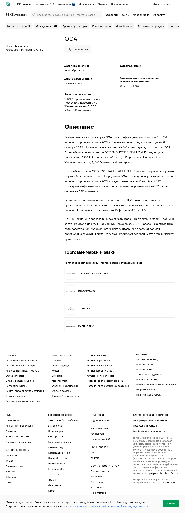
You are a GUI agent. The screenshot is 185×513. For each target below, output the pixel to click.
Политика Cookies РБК (148, 394)
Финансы (174, 26)
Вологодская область (59, 441)
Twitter (9, 460)
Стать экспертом (15, 375)
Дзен (8, 482)
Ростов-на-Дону (57, 468)
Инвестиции (65, 4)
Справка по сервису (147, 359)
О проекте (159, 15)
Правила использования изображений (108, 385)
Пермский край (56, 463)
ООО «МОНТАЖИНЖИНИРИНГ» (24, 50)
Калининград (55, 447)
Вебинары (57, 375)
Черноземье (54, 485)
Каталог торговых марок (100, 370)
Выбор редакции (17, 26)
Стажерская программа (18, 441)
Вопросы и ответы (146, 389)
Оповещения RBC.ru (102, 438)
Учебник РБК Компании (65, 385)
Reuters (171, 482)
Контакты (141, 354)
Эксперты (112, 15)
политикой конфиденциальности (129, 506)
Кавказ (51, 490)
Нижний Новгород (58, 458)
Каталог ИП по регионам (100, 375)
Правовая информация (145, 425)
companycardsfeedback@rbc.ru (161, 473)
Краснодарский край (59, 452)
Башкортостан (56, 436)
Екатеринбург (55, 425)
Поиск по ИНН (144, 369)
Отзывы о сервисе (15, 395)
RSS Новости (98, 433)
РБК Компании (22, 4)
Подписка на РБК (44, 4)
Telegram (11, 476)
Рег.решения (98, 481)
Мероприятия (86, 4)
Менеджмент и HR (46, 26)
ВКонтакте (11, 455)
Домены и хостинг (101, 471)
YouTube (10, 471)
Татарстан (53, 474)
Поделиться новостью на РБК (21, 360)
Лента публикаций (62, 355)
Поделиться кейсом (16, 385)
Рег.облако (97, 476)
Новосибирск (55, 431)
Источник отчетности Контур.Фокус (156, 384)
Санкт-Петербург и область (63, 420)
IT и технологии (101, 26)
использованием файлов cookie (88, 506)
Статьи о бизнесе (61, 390)
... (133, 3)
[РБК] (8, 4)
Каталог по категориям (99, 365)
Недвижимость (119, 4)
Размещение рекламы (17, 436)
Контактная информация (19, 425)
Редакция (11, 431)
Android (95, 457)
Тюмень (52, 479)
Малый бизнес (124, 26)
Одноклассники (14, 466)
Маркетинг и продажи (151, 26)
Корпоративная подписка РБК (22, 370)
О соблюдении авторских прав (150, 431)
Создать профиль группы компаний (25, 390)
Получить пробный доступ (20, 365)
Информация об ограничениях (150, 420)
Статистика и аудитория (149, 374)
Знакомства (97, 487)
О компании (12, 420)
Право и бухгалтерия (74, 26)
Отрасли (102, 4)
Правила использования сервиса (105, 380)
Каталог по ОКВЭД (97, 355)
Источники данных (146, 379)
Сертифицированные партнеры (23, 400)
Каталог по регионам (98, 360)
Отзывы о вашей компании (20, 380)
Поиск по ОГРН (144, 364)
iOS (92, 452)
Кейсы (125, 15)
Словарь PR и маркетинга (65, 395)
